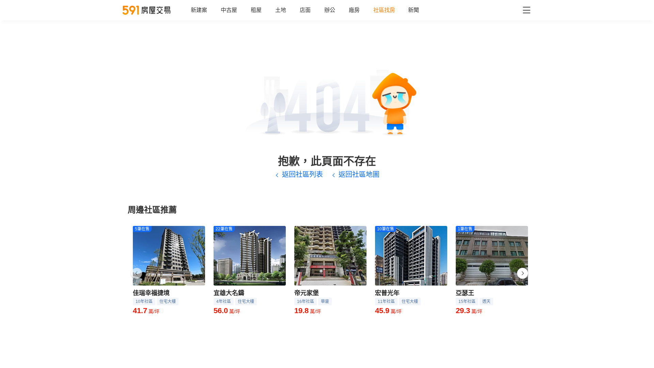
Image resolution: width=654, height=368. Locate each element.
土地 (280, 10)
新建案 (199, 10)
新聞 (413, 10)
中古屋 (229, 10)
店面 (305, 10)
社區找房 (384, 10)
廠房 (354, 10)
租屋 (256, 10)
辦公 (329, 10)
